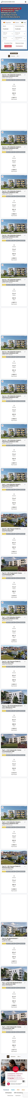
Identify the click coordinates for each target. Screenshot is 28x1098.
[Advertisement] (14, 116)
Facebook (6, 1089)
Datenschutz (10, 1095)
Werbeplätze (8, 1092)
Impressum (18, 1095)
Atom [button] (23, 1089)
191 (18, 56)
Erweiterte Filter (8, 43)
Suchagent (8, 46)
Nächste (13, 56)
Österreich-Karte (19, 43)
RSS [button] (18, 1089)
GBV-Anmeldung (18, 1092)
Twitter (13, 1089)
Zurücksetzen (19, 46)
